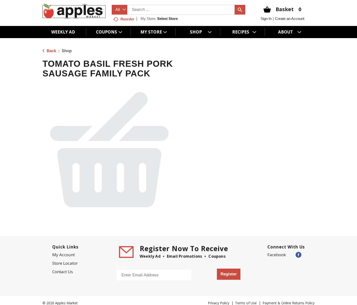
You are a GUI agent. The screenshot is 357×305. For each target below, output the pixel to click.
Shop (67, 51)
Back (50, 51)
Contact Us (62, 271)
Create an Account (289, 18)
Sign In (266, 18)
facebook (276, 254)
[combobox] (119, 10)
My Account (63, 254)
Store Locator (65, 263)
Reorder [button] (127, 19)
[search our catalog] (240, 10)
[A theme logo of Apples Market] (74, 11)
